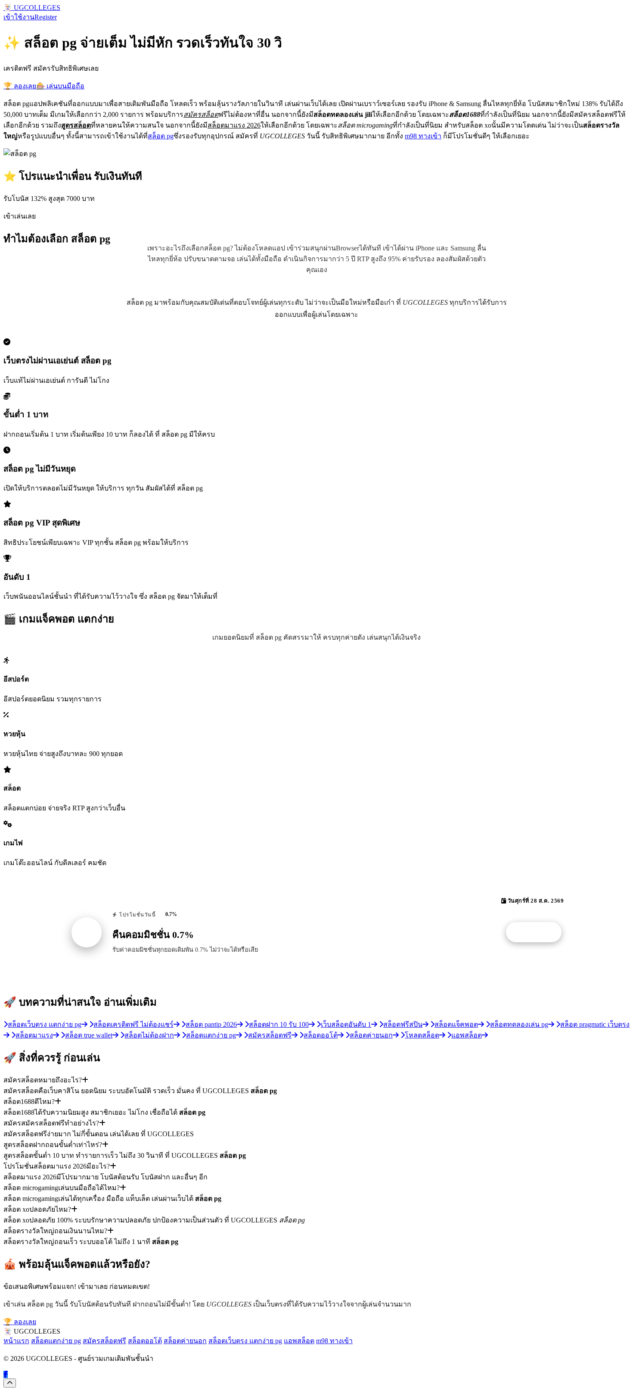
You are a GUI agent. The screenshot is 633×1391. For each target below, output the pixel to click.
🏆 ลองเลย (19, 86)
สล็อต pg (161, 136)
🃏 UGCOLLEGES (31, 7)
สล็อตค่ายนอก (185, 1340)
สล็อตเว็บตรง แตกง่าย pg (245, 1340)
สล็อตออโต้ (145, 1340)
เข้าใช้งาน (18, 17)
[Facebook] (5, 1374)
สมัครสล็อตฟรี (104, 1340)
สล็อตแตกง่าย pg (56, 1340)
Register (45, 17)
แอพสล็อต (299, 1340)
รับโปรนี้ (538, 932)
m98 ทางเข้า (423, 136)
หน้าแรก (16, 1340)
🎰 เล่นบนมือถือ (60, 86)
